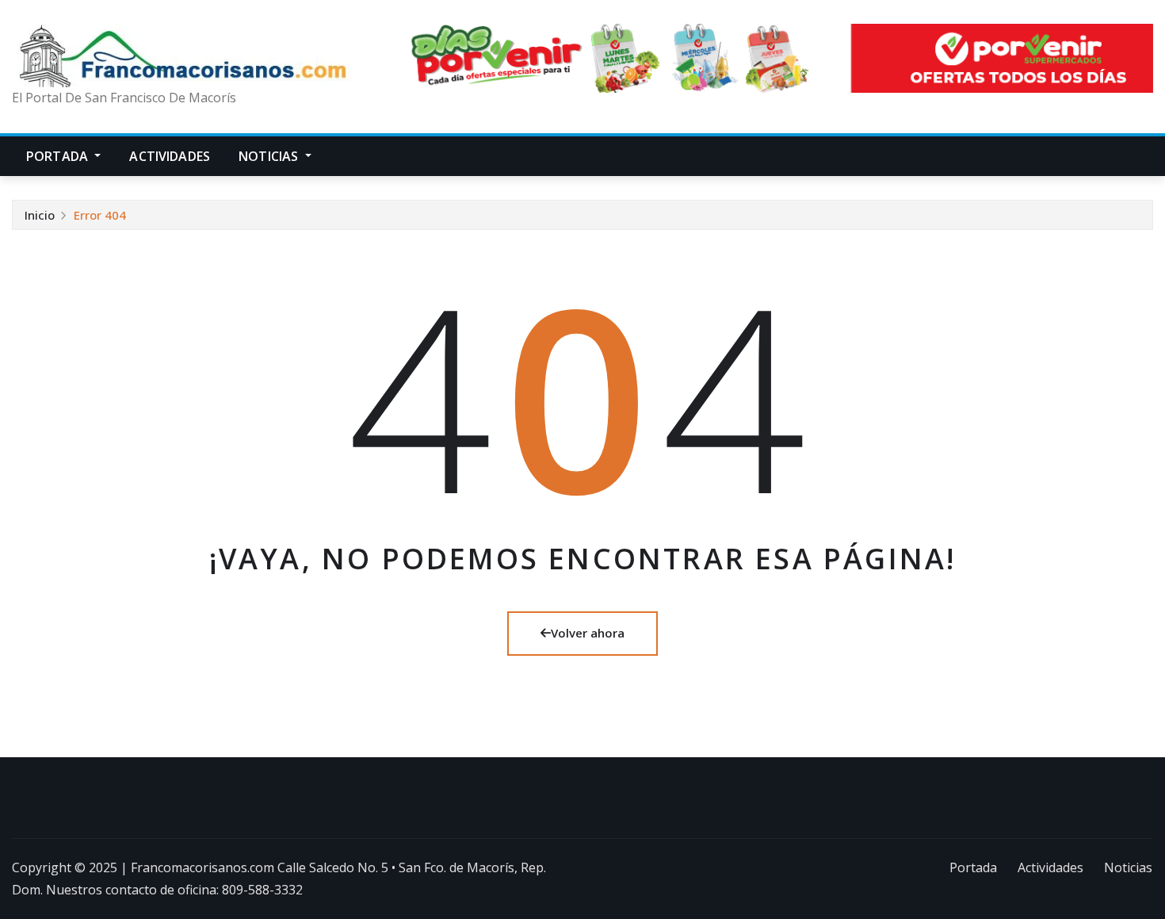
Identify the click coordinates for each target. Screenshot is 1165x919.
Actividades (169, 156)
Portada (58, 156)
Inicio (40, 215)
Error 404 (100, 215)
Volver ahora (588, 633)
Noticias (270, 156)
